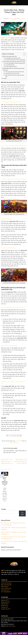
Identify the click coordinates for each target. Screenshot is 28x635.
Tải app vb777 (4, 607)
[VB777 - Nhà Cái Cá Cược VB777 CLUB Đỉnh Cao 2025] (14, 2)
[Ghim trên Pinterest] (18, 435)
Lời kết (5, 78)
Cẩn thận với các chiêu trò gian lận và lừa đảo (15, 75)
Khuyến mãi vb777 (5, 609)
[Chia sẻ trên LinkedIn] (20, 435)
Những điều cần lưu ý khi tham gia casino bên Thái (14, 69)
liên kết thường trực (13, 442)
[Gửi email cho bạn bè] (15, 435)
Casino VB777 (14, 7)
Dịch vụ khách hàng (6, 588)
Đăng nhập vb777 (5, 602)
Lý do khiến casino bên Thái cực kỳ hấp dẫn (15, 59)
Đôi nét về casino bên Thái (10, 56)
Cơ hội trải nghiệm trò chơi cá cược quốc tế (15, 63)
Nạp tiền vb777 (5, 603)
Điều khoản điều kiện (6, 584)
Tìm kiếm (3, 509)
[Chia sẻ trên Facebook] (10, 435)
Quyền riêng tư (4, 586)
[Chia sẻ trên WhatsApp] (7, 435)
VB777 (3, 570)
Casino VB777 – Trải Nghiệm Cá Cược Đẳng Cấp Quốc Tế (6, 461)
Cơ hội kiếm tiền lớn (10, 65)
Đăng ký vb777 (5, 600)
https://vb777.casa (10, 626)
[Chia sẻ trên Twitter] (12, 435)
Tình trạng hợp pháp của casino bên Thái (14, 71)
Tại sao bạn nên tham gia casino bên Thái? (14, 61)
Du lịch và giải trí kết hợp (11, 66)
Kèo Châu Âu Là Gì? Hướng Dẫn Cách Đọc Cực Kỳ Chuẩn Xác (20, 461)
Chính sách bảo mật (6, 583)
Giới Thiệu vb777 (5, 590)
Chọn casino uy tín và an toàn (12, 73)
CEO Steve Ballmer (5, 591)
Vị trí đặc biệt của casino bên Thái (12, 58)
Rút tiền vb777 (4, 605)
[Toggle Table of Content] (23, 54)
